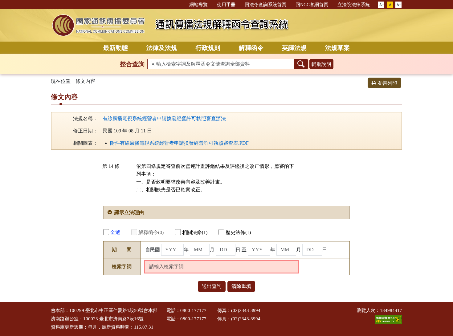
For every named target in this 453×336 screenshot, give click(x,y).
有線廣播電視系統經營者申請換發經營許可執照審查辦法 (164, 118)
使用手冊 (226, 4)
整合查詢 (132, 64)
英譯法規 (294, 47)
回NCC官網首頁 (312, 4)
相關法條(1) (194, 232)
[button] (381, 4)
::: (182, 4)
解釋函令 (251, 47)
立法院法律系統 (353, 4)
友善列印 (387, 83)
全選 (115, 232)
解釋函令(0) (151, 232)
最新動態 (115, 47)
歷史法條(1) (238, 232)
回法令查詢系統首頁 (265, 4)
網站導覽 (198, 4)
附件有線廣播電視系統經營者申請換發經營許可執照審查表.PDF (179, 143)
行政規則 (208, 47)
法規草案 (337, 47)
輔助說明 (321, 64)
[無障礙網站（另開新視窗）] (388, 319)
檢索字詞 (122, 266)
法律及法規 (161, 47)
